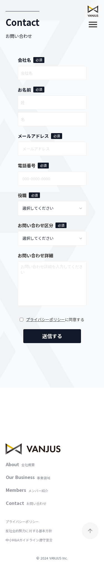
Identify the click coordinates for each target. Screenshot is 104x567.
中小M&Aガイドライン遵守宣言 (29, 540)
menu (92, 24)
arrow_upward (90, 530)
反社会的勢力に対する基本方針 (29, 531)
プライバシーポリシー (45, 319)
